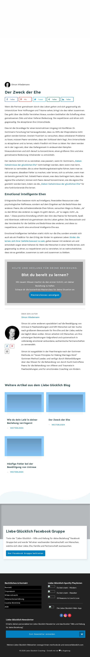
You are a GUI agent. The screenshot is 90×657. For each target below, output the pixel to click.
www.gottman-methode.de (48, 645)
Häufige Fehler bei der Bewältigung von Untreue (24, 456)
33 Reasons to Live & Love (68, 598)
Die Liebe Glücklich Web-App (69, 608)
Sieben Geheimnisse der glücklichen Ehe (60, 184)
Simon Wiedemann (30, 317)
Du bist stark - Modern (66, 587)
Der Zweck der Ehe (23, 92)
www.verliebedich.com (74, 645)
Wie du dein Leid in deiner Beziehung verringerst (24, 412)
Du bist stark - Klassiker (67, 593)
